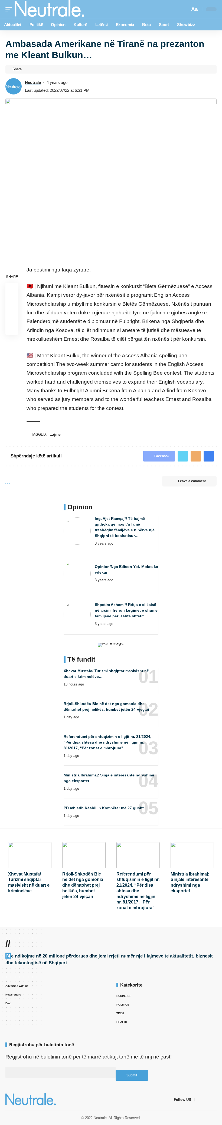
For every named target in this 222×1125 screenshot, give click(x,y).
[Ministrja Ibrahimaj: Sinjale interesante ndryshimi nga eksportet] (192, 855)
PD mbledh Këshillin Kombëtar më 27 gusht (104, 808)
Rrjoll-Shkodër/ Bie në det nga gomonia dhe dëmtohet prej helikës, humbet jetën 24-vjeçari (82, 885)
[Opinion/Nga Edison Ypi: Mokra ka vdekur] (77, 573)
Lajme (55, 434)
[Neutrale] (49, 9)
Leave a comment (192, 481)
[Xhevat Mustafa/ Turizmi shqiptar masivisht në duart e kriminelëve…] (29, 855)
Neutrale (33, 82)
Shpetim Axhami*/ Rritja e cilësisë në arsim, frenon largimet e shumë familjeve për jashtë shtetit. (126, 610)
